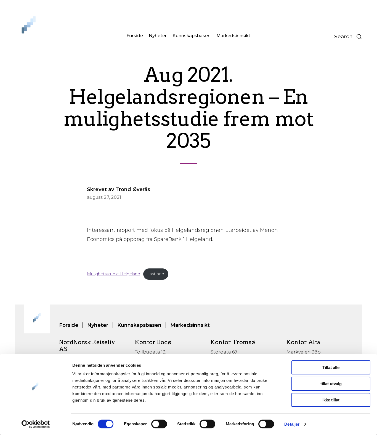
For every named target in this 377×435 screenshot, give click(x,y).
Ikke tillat (330, 400)
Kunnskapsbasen (191, 35)
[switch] (159, 424)
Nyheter (158, 35)
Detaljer (291, 424)
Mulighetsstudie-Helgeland (113, 273)
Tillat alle (330, 367)
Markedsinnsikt (233, 35)
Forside (134, 35)
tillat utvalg (331, 383)
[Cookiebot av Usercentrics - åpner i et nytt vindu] (36, 424)
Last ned (155, 273)
